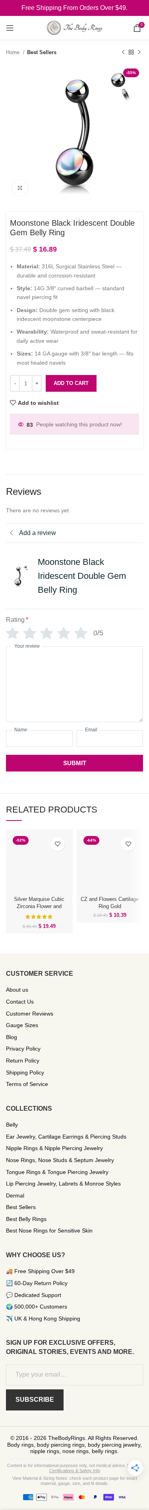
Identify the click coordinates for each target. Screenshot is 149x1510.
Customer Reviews (29, 1013)
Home (13, 52)
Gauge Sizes (22, 1025)
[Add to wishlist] (58, 844)
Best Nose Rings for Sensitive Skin (49, 1230)
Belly (12, 1124)
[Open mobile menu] (10, 28)
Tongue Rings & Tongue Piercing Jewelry (57, 1172)
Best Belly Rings (26, 1219)
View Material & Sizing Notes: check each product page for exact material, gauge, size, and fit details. (74, 1481)
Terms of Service (27, 1084)
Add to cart (71, 383)
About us (17, 989)
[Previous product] (123, 53)
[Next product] (139, 53)
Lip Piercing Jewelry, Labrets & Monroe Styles (63, 1183)
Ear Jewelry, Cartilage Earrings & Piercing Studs (66, 1136)
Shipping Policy (25, 1072)
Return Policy (22, 1060)
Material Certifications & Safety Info (95, 1468)
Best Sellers (41, 52)
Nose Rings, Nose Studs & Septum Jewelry (60, 1160)
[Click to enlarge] (20, 188)
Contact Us (20, 1001)
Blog (11, 1037)
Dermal (15, 1195)
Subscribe (34, 1399)
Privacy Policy (23, 1048)
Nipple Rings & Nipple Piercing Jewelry (54, 1148)
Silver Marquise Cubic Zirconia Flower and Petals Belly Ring (39, 906)
